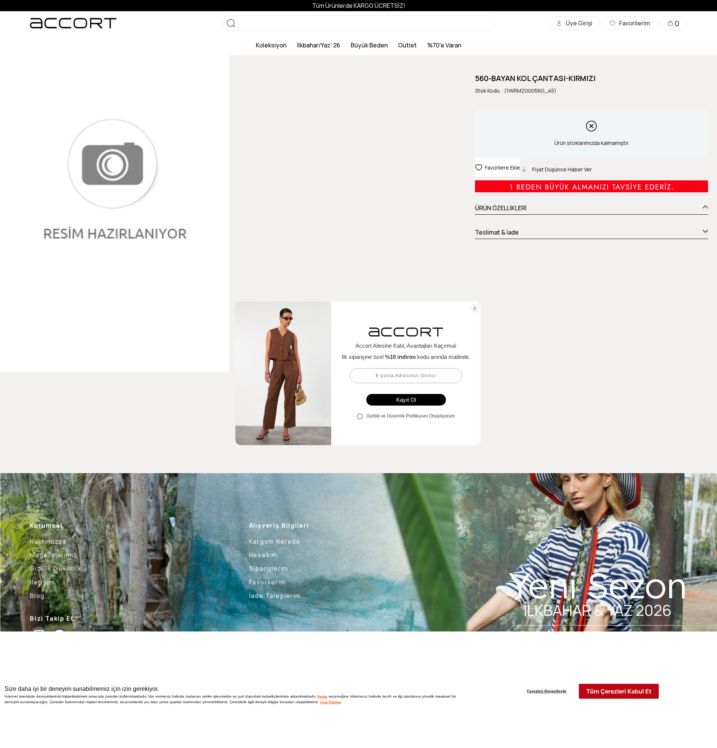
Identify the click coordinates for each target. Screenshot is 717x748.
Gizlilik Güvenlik (56, 568)
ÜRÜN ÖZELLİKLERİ (501, 208)
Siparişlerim (269, 568)
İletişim (42, 582)
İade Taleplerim (275, 596)
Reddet (322, 696)
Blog (37, 596)
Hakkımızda (48, 541)
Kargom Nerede (275, 541)
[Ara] (231, 23)
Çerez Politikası (330, 702)
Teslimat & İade (497, 232)
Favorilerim (267, 582)
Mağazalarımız (53, 555)
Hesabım (263, 555)
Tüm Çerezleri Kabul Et (618, 691)
